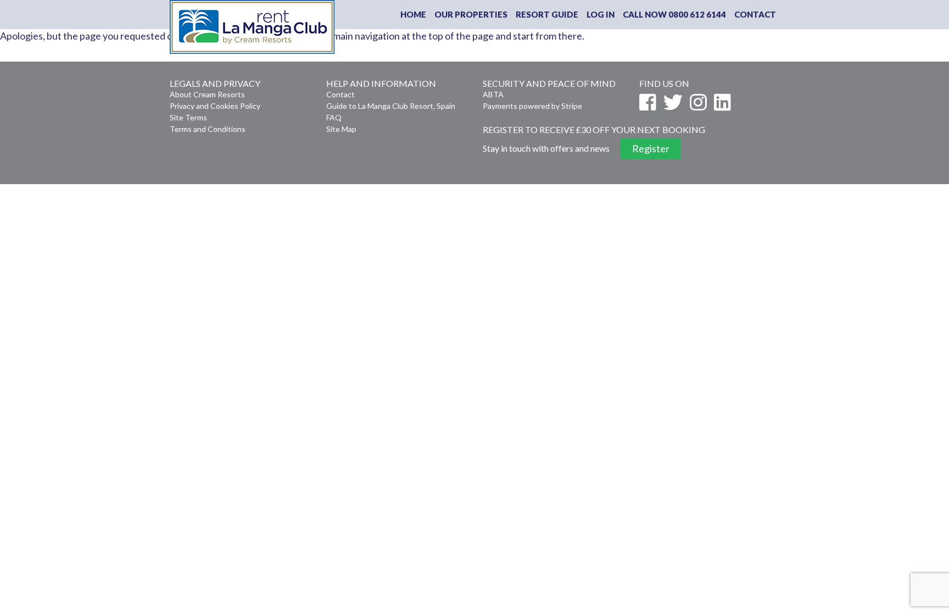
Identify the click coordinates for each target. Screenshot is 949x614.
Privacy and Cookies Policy (215, 105)
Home (413, 14)
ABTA (493, 94)
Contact (755, 14)
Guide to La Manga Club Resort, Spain (390, 105)
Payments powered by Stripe (532, 105)
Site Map (341, 129)
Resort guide (547, 14)
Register (650, 148)
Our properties (470, 14)
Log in (601, 14)
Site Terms (188, 117)
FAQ (334, 117)
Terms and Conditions (207, 129)
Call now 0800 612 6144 (674, 14)
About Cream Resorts (207, 94)
